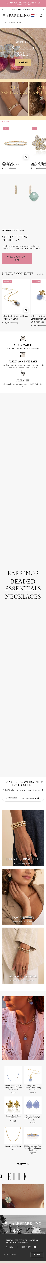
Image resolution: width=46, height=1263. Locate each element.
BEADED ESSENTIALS (23, 585)
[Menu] (4, 15)
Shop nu (23, 62)
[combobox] (20, 22)
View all (5, 121)
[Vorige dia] (3, 9)
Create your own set (17, 258)
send (37, 1255)
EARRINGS (23, 573)
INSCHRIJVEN (31, 797)
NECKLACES (23, 596)
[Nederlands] (33, 15)
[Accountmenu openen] (37, 15)
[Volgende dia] (43, 9)
